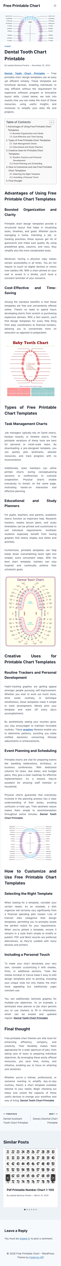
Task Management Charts (25, 143)
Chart (8, 46)
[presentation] (30, 1166)
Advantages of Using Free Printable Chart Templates (29, 128)
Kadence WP (36, 1257)
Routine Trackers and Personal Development (27, 159)
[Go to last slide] (8, 1177)
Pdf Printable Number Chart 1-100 (30, 1190)
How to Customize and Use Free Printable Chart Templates (30, 169)
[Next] (53, 1177)
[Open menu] (55, 5)
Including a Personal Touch (25, 177)
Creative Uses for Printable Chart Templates (26, 152)
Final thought (15, 180)
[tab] (25, 1209)
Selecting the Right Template (26, 174)
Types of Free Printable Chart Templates (29, 140)
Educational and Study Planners (28, 147)
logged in (25, 1238)
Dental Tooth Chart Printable (25, 73)
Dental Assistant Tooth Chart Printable (15, 1118)
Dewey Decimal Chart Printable (45, 1118)
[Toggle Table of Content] (50, 122)
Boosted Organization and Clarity (28, 133)
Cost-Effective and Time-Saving (28, 137)
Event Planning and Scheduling (27, 163)
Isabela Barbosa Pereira (18, 65)
